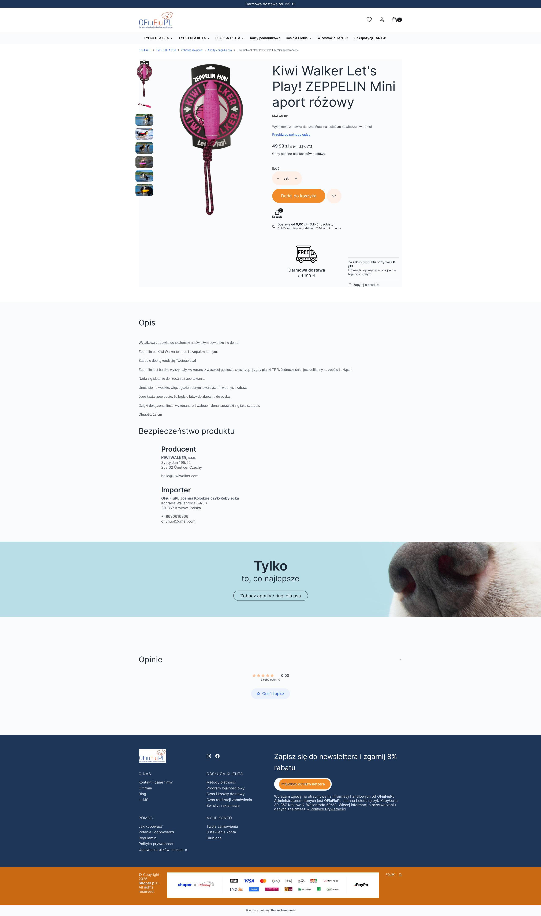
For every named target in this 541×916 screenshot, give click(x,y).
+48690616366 (174, 516)
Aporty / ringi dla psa (220, 50)
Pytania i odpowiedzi (156, 832)
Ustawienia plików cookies (161, 850)
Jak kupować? (151, 826)
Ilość (275, 169)
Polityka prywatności (156, 844)
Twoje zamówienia (222, 826)
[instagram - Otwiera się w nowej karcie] (208, 756)
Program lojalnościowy (225, 788)
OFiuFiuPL (145, 50)
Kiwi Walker (280, 115)
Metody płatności (221, 782)
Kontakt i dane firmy (156, 782)
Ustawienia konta (221, 832)
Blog (142, 794)
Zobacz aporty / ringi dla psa (270, 595)
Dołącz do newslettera (305, 784)
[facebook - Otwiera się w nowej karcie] (217, 756)
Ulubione (214, 838)
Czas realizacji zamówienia (229, 800)
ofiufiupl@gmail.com (178, 521)
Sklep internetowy (269, 910)
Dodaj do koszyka (298, 195)
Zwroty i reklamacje (223, 805)
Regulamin (147, 838)
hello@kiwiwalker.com (179, 476)
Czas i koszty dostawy (225, 794)
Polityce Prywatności (328, 809)
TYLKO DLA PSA (166, 50)
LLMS (143, 800)
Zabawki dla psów (192, 50)
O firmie (145, 788)
